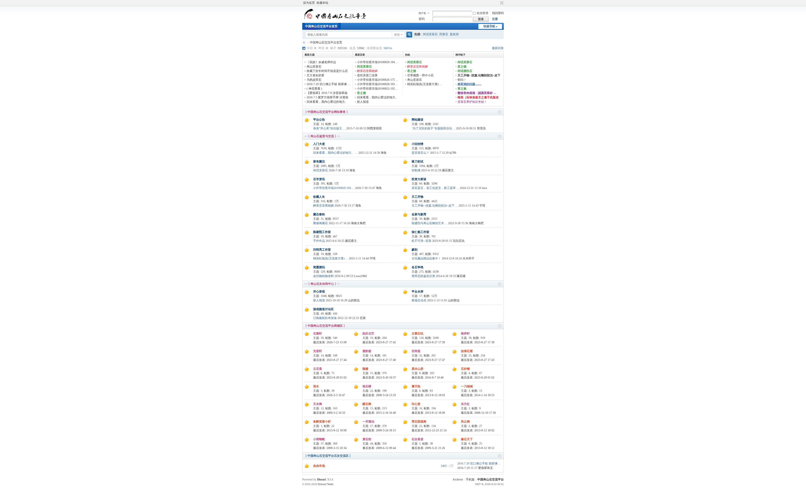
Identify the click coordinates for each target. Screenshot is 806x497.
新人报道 (363, 101)
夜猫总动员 (419, 300)
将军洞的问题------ (470, 84)
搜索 (397, 34)
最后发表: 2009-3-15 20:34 (330, 448)
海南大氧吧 (358, 223)
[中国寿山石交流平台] (338, 19)
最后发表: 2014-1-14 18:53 (477, 395)
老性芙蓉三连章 (367, 75)
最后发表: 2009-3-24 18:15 (379, 430)
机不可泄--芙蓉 (421, 240)
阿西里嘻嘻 (374, 128)
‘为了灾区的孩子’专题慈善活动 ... (433, 128)
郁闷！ (462, 79)
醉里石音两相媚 (367, 71)
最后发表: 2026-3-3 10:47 (329, 395)
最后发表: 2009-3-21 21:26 (428, 448)
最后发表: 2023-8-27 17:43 (477, 360)
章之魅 (462, 88)
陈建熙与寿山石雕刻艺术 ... (429, 223)
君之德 (361, 93)
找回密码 (498, 13)
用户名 (422, 13)
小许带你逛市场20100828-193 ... (377, 84)
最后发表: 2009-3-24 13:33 (379, 395)
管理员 (481, 128)
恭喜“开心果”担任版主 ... (329, 128)
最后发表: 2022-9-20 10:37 (379, 377)
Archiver (458, 479)
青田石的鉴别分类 (423, 276)
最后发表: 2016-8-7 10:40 (428, 377)
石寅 (363, 318)
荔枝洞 (454, 34)
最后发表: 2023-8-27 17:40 (379, 360)
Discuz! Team (325, 484)
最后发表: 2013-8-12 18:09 (330, 430)
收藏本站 (322, 2)
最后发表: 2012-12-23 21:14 (429, 430)
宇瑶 (482, 205)
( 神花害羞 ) (314, 88)
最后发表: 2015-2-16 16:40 (379, 412)
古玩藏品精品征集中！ (426, 258)
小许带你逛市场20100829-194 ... (377, 62)
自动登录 (482, 13)
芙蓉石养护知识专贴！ (472, 101)
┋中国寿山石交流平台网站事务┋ (327, 111)
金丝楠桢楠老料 (323, 276)
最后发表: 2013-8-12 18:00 (428, 412)
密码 (422, 19)
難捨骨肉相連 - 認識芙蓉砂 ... (477, 93)
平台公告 (319, 119)
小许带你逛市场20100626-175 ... (377, 79)
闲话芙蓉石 (430, 34)
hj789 (452, 152)
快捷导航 (489, 26)
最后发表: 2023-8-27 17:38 (477, 342)
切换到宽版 (501, 3)
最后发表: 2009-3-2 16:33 (329, 412)
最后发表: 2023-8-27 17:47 (428, 360)
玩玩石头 (459, 240)
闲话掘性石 (465, 71)
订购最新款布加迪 (325, 318)
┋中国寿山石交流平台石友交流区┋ (328, 455)
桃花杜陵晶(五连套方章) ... (424, 84)
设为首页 (309, 2)
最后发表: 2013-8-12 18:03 (428, 395)
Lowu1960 (360, 276)
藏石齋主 (448, 170)
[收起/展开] (499, 112)
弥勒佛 (416, 170)
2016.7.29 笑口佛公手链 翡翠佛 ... (328, 84)
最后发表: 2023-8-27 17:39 (428, 342)
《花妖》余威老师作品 (321, 62)
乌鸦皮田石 (314, 79)
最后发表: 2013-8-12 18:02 (477, 430)
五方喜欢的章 (315, 75)
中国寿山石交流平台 (304, 42)
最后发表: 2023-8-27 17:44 (330, 360)
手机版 (470, 479)
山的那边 (354, 300)
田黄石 (443, 34)
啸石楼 (461, 276)
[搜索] (409, 34)
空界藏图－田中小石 (420, 75)
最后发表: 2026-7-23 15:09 (330, 342)
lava (484, 188)
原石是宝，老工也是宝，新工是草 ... (435, 188)
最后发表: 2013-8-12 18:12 (477, 448)
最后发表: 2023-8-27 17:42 (379, 342)
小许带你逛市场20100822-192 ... (377, 88)
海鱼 (384, 152)
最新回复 (498, 48)
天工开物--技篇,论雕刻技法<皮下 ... (435, 205)
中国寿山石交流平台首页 (321, 26)
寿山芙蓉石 (314, 66)
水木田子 (468, 258)
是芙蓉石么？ (420, 152)
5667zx (387, 48)
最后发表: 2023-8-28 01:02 (330, 377)
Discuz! (321, 479)
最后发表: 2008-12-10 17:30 (478, 412)
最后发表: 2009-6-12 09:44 (379, 448)
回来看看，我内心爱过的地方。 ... (335, 152)
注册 (495, 19)
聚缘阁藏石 (320, 223)
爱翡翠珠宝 (485, 468)
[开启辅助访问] (498, 3)
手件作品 (319, 240)
